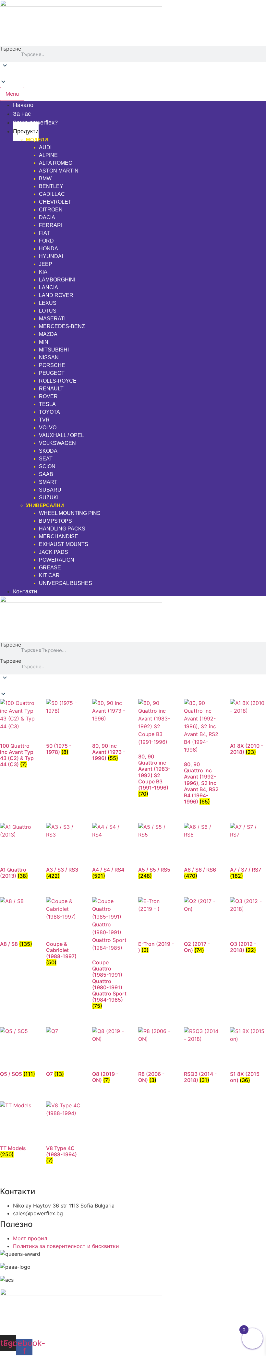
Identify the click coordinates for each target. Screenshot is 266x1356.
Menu (12, 93)
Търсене (10, 49)
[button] (133, 74)
